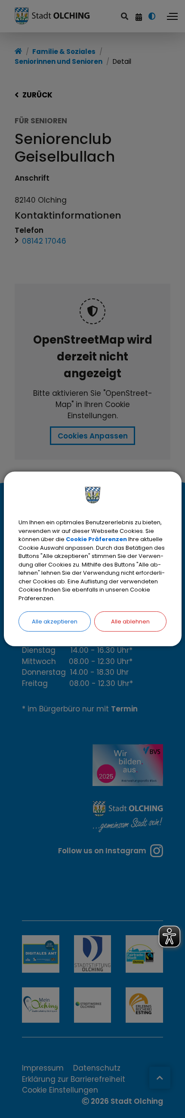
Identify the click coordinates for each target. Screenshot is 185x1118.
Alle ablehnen (130, 621)
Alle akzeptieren (54, 621)
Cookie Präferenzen (96, 539)
